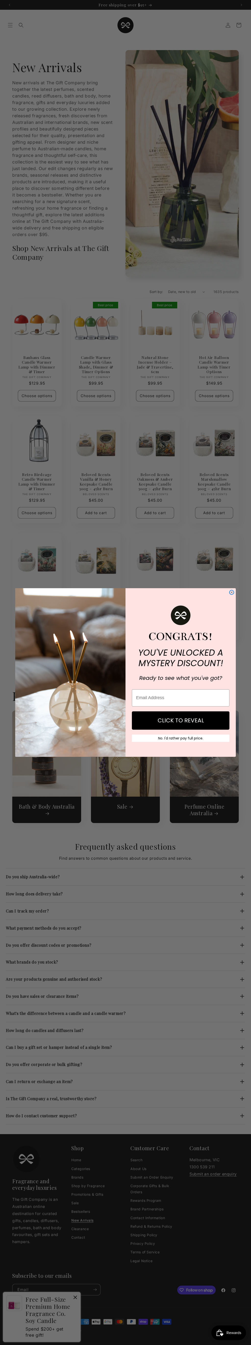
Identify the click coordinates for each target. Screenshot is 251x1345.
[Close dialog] (231, 592)
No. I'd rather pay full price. (180, 738)
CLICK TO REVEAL (181, 720)
